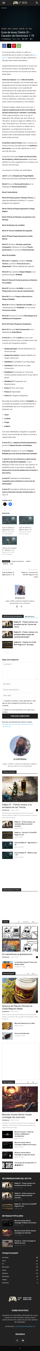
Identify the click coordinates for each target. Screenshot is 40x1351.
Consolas (4, 8)
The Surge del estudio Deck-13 (25, 1163)
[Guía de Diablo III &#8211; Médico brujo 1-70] (26, 520)
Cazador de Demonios (18, 561)
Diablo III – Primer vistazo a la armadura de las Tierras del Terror (26, 624)
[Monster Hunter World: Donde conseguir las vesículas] (20, 1099)
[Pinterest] (14, 46)
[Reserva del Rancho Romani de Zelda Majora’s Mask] (20, 990)
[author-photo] (20, 595)
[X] (9, 46)
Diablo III (5, 564)
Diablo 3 (28, 561)
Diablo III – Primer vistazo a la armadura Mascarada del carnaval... (25, 824)
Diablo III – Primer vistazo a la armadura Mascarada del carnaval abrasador (26, 634)
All (19, 922)
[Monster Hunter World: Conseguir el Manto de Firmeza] (7, 1145)
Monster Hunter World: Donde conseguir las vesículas (17, 1116)
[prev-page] (3, 652)
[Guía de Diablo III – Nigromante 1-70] (7, 845)
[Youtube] (23, 1340)
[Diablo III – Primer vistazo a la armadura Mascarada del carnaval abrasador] (7, 634)
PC (26, 28)
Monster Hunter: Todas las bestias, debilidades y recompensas (24, 1134)
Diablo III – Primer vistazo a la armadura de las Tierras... (17, 806)
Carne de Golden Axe (22, 1033)
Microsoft (15, 28)
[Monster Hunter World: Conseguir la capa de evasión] (7, 1155)
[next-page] (7, 652)
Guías (9, 28)
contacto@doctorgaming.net (25, 1326)
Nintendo (21, 28)
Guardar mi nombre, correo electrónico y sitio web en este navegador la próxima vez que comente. (19, 703)
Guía (11, 564)
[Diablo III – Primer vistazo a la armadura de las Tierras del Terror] (7, 624)
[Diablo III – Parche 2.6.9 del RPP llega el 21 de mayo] (7, 644)
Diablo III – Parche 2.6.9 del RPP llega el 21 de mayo (30, 575)
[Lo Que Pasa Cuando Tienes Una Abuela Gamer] (7, 965)
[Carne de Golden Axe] (7, 1036)
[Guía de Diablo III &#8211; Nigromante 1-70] (9, 520)
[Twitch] (18, 606)
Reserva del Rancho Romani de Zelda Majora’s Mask (17, 1007)
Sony (30, 28)
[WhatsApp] (19, 46)
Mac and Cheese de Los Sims (25, 1023)
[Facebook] (4, 46)
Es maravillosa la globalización (17, 954)
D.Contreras (7, 39)
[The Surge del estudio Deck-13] (7, 1165)
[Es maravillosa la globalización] (20, 939)
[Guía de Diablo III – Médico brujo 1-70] (7, 855)
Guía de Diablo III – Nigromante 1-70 (8, 574)
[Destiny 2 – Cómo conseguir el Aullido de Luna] (7, 1243)
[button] (3, 3)
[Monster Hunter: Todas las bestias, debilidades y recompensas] (7, 1134)
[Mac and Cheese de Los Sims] (7, 1026)
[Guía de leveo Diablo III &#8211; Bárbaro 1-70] (9, 540)
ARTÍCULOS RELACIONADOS (12, 616)
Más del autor (29, 616)
